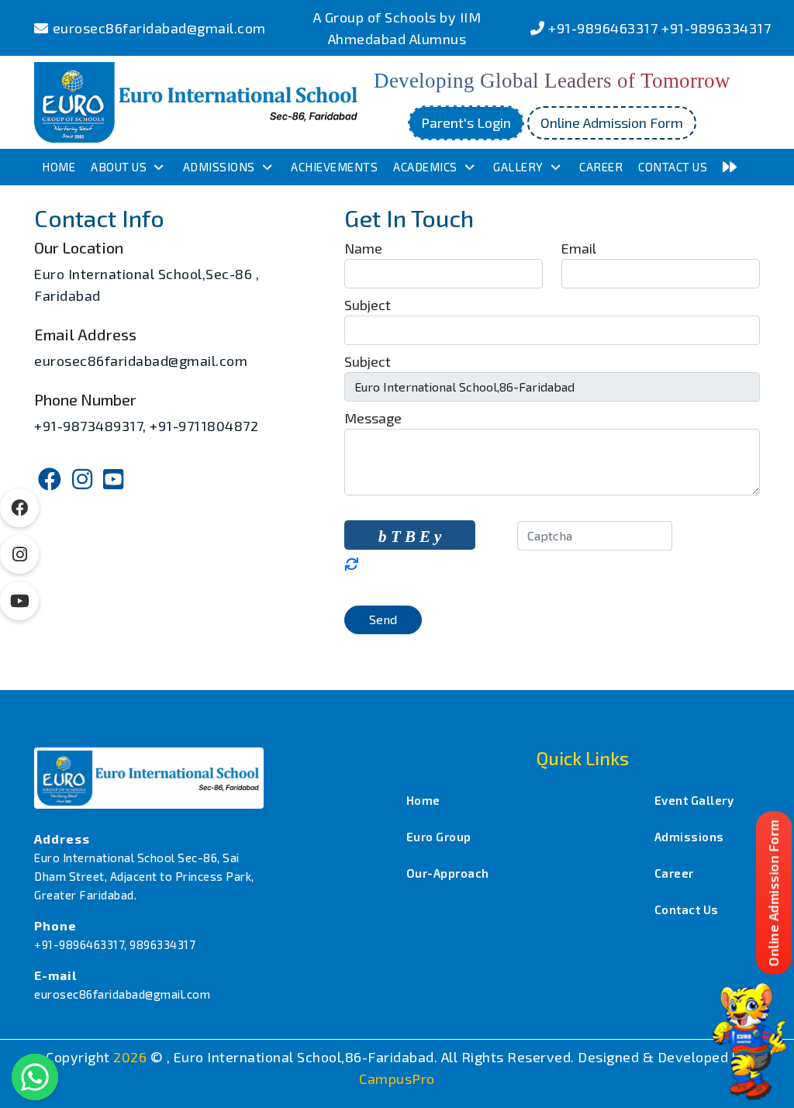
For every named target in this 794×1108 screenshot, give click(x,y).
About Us (119, 167)
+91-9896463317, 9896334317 (114, 944)
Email (578, 248)
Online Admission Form (611, 122)
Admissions (219, 167)
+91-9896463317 (603, 27)
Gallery (518, 167)
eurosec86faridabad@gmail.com (159, 27)
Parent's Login (466, 122)
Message (373, 417)
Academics (425, 167)
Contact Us (672, 167)
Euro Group (438, 837)
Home (58, 167)
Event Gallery (694, 800)
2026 (131, 1056)
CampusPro (397, 1078)
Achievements (334, 167)
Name (363, 248)
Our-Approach (447, 873)
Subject (367, 304)
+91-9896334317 (716, 27)
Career (601, 167)
